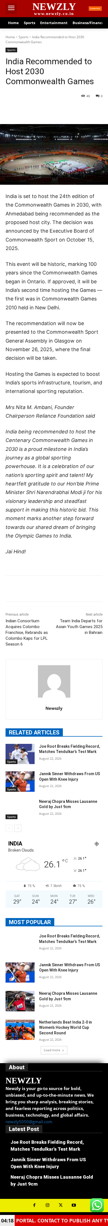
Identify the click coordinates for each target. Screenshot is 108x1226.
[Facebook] (28, 110)
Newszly (54, 708)
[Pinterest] (54, 110)
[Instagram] (47, 1205)
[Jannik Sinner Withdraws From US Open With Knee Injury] (20, 781)
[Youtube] (74, 1205)
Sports (24, 37)
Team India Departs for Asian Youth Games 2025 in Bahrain (79, 626)
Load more (52, 1050)
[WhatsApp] (66, 110)
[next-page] (17, 828)
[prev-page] (9, 828)
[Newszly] (54, 681)
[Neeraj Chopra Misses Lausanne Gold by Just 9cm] (20, 809)
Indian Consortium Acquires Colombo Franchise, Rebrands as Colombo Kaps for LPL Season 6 (27, 632)
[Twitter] (41, 110)
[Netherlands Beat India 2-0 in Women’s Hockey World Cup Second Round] (20, 1030)
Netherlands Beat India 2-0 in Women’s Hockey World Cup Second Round (65, 1027)
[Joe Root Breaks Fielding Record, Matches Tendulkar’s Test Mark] (20, 754)
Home (10, 37)
